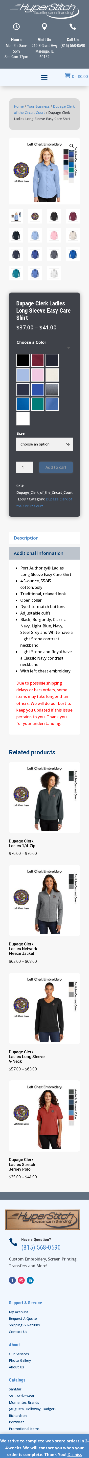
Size (21, 433)
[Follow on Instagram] (21, 1280)
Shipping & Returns (24, 1325)
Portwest (16, 1422)
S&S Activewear (21, 1395)
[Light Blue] (23, 375)
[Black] (23, 360)
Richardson (18, 1415)
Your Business (38, 106)
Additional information (38, 553)
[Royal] (38, 389)
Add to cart (56, 467)
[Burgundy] (38, 360)
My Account (18, 1312)
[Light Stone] (52, 375)
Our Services (19, 1354)
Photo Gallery (20, 1360)
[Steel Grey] (52, 389)
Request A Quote (23, 1318)
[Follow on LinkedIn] (30, 1280)
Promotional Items (24, 1428)
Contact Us (18, 1331)
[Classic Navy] (52, 360)
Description (26, 538)
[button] (71, 146)
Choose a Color (31, 342)
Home (19, 106)
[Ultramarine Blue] (52, 404)
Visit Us (44, 39)
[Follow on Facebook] (12, 1280)
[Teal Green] (38, 404)
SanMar (15, 1389)
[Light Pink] (38, 375)
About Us (16, 1367)
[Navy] (23, 389)
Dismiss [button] (74, 1454)
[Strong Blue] (23, 404)
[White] (23, 419)
